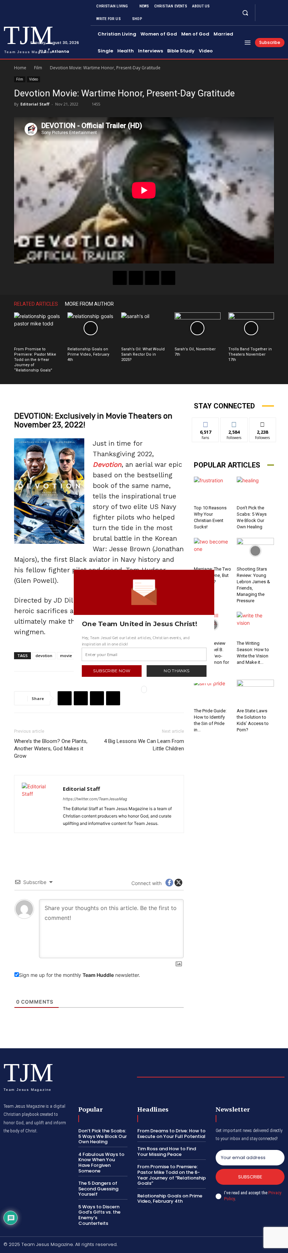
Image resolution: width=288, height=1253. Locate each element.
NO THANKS (176, 670)
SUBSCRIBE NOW (111, 670)
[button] (144, 624)
